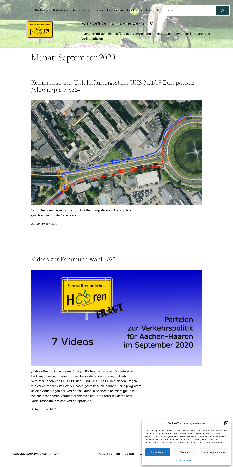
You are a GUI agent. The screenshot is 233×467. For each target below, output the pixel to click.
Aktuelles (105, 453)
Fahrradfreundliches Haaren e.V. (117, 23)
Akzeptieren (157, 452)
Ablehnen (184, 452)
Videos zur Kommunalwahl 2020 (73, 259)
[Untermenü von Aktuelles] (67, 10)
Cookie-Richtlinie (184, 460)
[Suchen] (222, 10)
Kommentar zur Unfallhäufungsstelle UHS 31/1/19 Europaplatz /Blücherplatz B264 (113, 86)
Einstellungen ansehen (213, 452)
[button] (226, 423)
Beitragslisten (126, 453)
